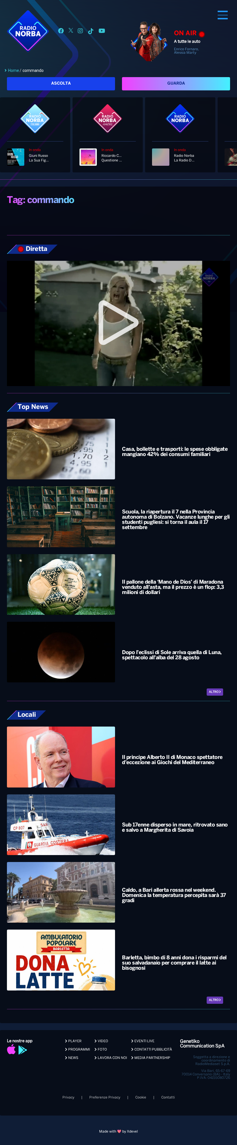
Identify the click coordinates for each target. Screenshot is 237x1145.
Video (102, 1041)
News (72, 1058)
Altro (214, 692)
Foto (102, 1049)
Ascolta (61, 83)
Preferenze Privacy (104, 1097)
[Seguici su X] (70, 32)
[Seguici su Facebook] (61, 32)
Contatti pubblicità (153, 1049)
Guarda (176, 83)
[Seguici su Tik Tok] (91, 32)
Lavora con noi (112, 1058)
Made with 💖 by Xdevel (118, 1131)
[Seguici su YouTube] (102, 32)
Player (74, 1041)
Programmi (78, 1049)
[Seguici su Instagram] (80, 32)
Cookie (140, 1097)
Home (13, 70)
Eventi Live (144, 1041)
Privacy (68, 1097)
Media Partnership (152, 1058)
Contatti (168, 1097)
